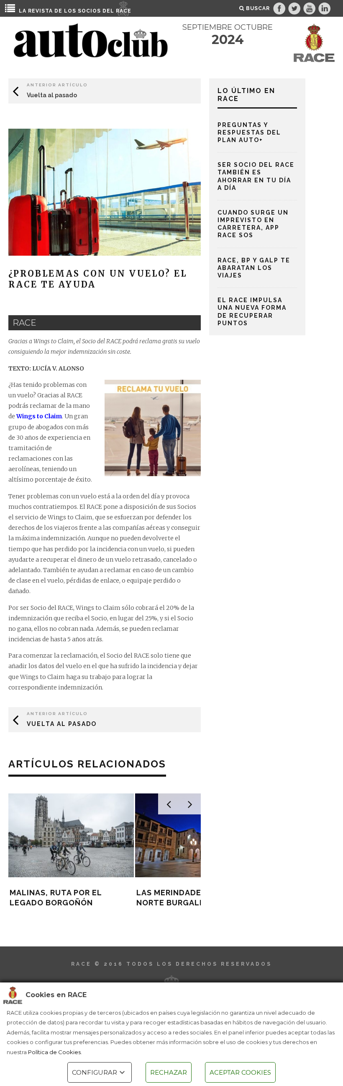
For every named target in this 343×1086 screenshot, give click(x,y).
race (24, 323)
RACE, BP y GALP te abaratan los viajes (254, 268)
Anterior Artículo (57, 85)
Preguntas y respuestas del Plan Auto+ (249, 132)
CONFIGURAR (94, 1072)
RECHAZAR (168, 1072)
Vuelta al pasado (52, 95)
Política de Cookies (54, 1052)
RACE (123, 11)
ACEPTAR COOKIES (240, 1072)
